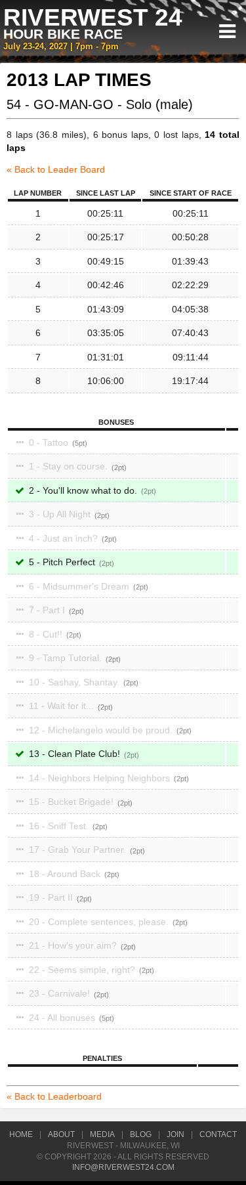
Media (102, 1134)
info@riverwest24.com (123, 1167)
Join (175, 1134)
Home (21, 1134)
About (61, 1134)
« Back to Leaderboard (54, 1096)
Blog (141, 1134)
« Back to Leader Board (56, 169)
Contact (218, 1134)
